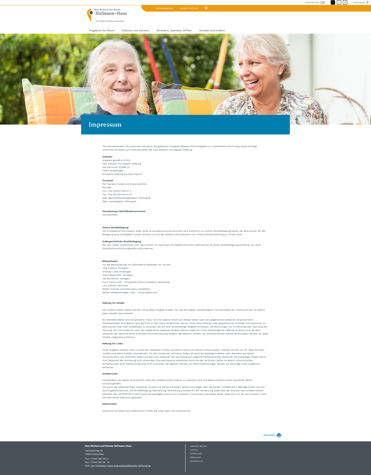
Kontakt (194, 450)
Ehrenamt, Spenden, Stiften (174, 30)
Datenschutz (196, 461)
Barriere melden (198, 446)
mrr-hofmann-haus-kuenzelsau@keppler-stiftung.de (121, 465)
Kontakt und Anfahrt (212, 30)
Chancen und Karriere (135, 30)
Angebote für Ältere (101, 30)
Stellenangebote (164, 8)
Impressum (195, 457)
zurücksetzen (359, 2)
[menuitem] (102, 30)
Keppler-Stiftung (189, 8)
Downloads (196, 454)
